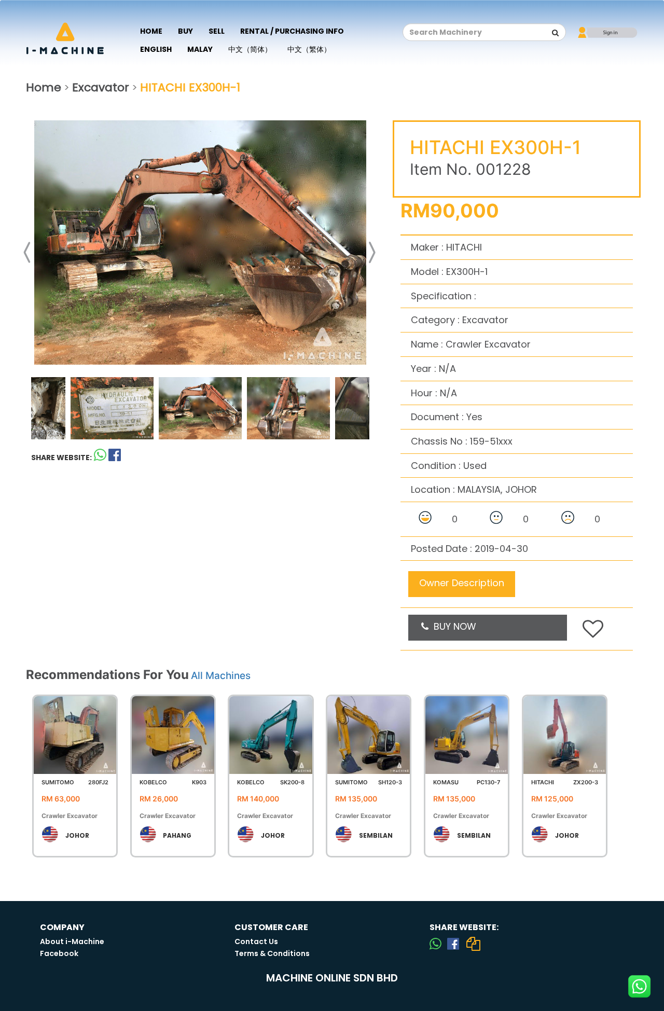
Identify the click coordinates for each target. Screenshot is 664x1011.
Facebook (59, 953)
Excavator (100, 87)
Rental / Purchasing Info (292, 31)
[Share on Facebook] (453, 943)
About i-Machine (72, 941)
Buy (185, 31)
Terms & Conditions (272, 953)
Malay (200, 49)
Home (151, 31)
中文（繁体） (309, 49)
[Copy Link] (473, 943)
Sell (217, 31)
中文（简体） (250, 49)
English (156, 49)
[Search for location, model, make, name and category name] (555, 32)
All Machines (221, 676)
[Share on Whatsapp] (100, 457)
